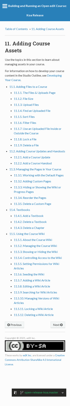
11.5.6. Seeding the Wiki (29, 274)
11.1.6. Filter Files (25, 122)
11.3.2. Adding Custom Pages (32, 181)
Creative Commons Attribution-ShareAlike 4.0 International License (35, 360)
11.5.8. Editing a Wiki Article (32, 286)
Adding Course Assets (47, 29)
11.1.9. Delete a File (26, 145)
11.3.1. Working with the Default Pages (39, 175)
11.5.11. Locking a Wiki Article (33, 309)
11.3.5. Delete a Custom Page (32, 203)
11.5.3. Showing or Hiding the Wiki (36, 251)
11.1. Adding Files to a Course (28, 86)
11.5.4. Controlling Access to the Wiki (38, 257)
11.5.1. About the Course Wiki (33, 239)
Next (56, 324)
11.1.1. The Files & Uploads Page (34, 92)
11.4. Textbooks (19, 209)
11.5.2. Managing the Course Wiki (35, 245)
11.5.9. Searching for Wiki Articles (35, 292)
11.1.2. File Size (23, 98)
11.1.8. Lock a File (25, 139)
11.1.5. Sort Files (24, 116)
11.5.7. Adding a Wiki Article (32, 280)
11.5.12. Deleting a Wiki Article (34, 315)
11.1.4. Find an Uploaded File (32, 110)
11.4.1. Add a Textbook (28, 215)
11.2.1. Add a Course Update (32, 157)
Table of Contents (16, 29)
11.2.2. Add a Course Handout (33, 163)
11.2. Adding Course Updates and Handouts (37, 151)
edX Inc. (27, 355)
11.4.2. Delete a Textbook (30, 221)
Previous (16, 324)
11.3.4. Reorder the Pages (30, 197)
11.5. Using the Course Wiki (27, 233)
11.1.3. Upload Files (26, 104)
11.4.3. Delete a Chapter (29, 227)
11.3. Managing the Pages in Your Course (35, 169)
